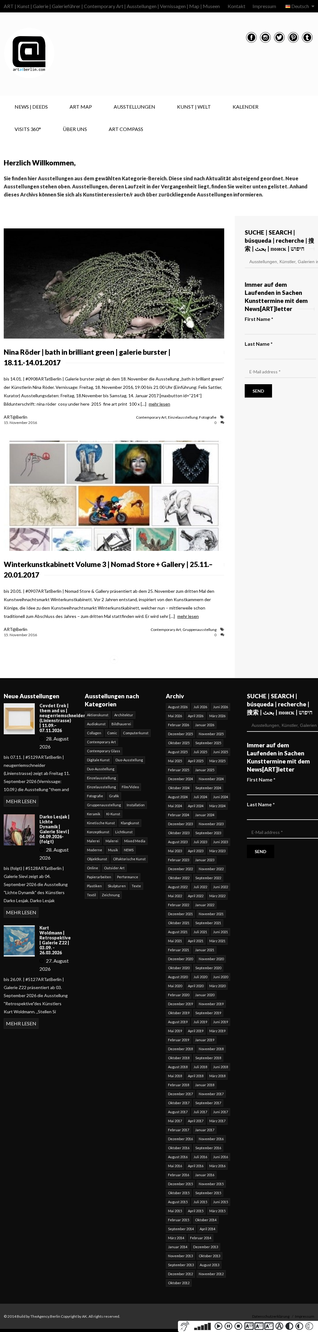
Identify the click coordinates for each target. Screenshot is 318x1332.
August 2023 (178, 842)
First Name (259, 319)
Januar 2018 (204, 1085)
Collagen (94, 733)
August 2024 (178, 797)
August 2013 (209, 1265)
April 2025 (195, 761)
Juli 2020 (200, 977)
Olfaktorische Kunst (129, 859)
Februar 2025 (178, 770)
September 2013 (181, 1265)
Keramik (93, 814)
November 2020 (211, 959)
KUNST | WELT (194, 107)
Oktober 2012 (178, 1283)
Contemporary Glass (103, 751)
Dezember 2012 (180, 1274)
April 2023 (195, 851)
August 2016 (178, 1157)
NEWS (129, 850)
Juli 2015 (200, 1202)
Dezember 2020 (180, 959)
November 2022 (211, 869)
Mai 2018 (175, 1076)
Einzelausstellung (183, 417)
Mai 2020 (175, 986)
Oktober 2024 (178, 788)
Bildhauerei (121, 724)
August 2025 (178, 752)
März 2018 (217, 1076)
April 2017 (195, 1121)
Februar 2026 (178, 725)
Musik (113, 850)
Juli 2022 (200, 887)
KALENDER (245, 107)
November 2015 (211, 1184)
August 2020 (178, 977)
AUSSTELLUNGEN (134, 107)
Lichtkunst (124, 832)
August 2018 (178, 1067)
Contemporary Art (151, 417)
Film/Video (130, 787)
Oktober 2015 (178, 1193)
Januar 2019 (204, 1040)
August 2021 (178, 932)
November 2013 (180, 1256)
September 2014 (181, 1229)
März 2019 (217, 1031)
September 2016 (208, 1148)
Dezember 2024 (180, 779)
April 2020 (195, 986)
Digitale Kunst (98, 760)
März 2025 (217, 761)
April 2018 (195, 1076)
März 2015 (217, 1211)
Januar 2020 (204, 995)
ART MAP (81, 107)
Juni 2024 (220, 797)
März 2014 (176, 1238)
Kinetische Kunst (101, 823)
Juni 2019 (220, 1022)
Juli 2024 (200, 797)
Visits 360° (28, 129)
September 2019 (208, 1013)
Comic (112, 733)
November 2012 (211, 1274)
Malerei (93, 841)
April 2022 (195, 896)
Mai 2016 (175, 1166)
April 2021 (195, 941)
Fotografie (207, 417)
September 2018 (208, 1058)
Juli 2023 (200, 842)
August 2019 (178, 1022)
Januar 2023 (204, 860)
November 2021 (211, 914)
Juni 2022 (220, 887)
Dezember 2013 (205, 1247)
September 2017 (208, 1103)
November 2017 (211, 1094)
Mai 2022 (175, 896)
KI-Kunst (113, 814)
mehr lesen (159, 404)
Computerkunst (135, 733)
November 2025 (211, 734)
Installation (136, 805)
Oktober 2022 (178, 878)
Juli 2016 (200, 1157)
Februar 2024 (178, 815)
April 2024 (195, 806)
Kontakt (236, 6)
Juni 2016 (220, 1157)
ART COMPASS (126, 129)
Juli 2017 (200, 1112)
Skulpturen (117, 886)
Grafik (114, 796)
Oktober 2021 (178, 923)
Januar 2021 (204, 950)
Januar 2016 (204, 1175)
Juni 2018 (220, 1067)
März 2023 (217, 851)
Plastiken (94, 886)
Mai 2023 (175, 851)
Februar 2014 (200, 1238)
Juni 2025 (220, 752)
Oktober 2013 (209, 1256)
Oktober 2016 (178, 1148)
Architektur (123, 715)
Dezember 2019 (180, 1004)
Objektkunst (97, 859)
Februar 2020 (178, 995)
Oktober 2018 (178, 1058)
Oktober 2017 (178, 1103)
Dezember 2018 (180, 1049)
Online (92, 868)
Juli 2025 (200, 752)
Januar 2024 (204, 815)
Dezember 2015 (180, 1184)
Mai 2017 (175, 1121)
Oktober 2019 (178, 1013)
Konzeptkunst (98, 832)
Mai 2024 (175, 806)
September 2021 (208, 923)
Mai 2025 (175, 761)
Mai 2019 (175, 1031)
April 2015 (195, 1211)
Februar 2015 (178, 1220)
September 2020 (208, 968)
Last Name (259, 344)
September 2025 (208, 743)
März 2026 (217, 716)
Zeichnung (111, 895)
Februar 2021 (178, 950)
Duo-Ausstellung (129, 760)
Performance (127, 877)
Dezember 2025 (180, 734)
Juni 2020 (220, 977)
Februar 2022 (178, 905)
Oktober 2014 (205, 1220)
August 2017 (178, 1112)
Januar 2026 (204, 725)
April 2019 (195, 1031)
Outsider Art (114, 868)
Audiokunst (96, 724)
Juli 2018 (200, 1067)
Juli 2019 (200, 1022)
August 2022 (178, 887)
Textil (91, 895)
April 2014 (207, 1229)
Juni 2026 (220, 707)
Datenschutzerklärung (270, 1316)
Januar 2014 (177, 1247)
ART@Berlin (15, 417)
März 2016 (217, 1166)
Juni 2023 (220, 842)
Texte (136, 886)
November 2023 (211, 824)
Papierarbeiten (99, 877)
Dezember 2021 (180, 914)
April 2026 (195, 716)
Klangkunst (130, 823)
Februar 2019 (178, 1040)
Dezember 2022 (180, 869)
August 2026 (178, 707)
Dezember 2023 (180, 824)
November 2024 (211, 779)
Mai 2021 (175, 941)
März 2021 (217, 941)
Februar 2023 (178, 860)
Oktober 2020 (178, 968)
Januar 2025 (204, 770)
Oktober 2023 (178, 833)
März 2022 (217, 896)
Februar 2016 (178, 1175)
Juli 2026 (200, 707)
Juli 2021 (200, 932)
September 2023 (208, 833)
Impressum (264, 6)
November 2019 (211, 1004)
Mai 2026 (175, 716)
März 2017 (217, 1121)
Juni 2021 (220, 932)
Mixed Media (134, 841)
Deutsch (300, 6)
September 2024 (208, 788)
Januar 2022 (204, 905)
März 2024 (217, 806)
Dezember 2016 (180, 1139)
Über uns (75, 129)
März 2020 (217, 986)
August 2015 (178, 1202)
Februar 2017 (178, 1130)
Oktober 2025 (178, 743)
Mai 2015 (175, 1211)
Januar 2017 (204, 1130)
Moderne (94, 850)
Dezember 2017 (180, 1094)
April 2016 (195, 1166)
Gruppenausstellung (199, 629)
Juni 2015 (220, 1202)
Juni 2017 (220, 1112)
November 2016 (211, 1139)
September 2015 (208, 1193)
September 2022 (208, 878)
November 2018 (211, 1049)
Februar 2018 (178, 1085)
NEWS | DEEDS (31, 107)
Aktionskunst (97, 715)
